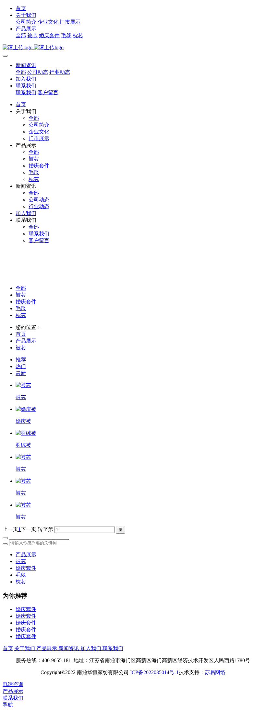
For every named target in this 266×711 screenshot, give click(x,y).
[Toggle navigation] (5, 56)
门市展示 (70, 22)
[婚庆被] (26, 409)
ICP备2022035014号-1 (154, 672)
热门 (21, 366)
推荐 (21, 359)
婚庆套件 (49, 35)
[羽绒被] (26, 433)
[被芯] (23, 385)
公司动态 (37, 72)
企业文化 (48, 22)
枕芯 (78, 35)
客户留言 (48, 92)
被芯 (32, 35)
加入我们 (26, 79)
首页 (21, 8)
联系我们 (26, 85)
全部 (21, 35)
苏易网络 (215, 672)
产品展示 (26, 28)
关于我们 (26, 15)
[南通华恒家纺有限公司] (133, 47)
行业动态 (59, 72)
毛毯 (66, 35)
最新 (21, 373)
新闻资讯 (26, 65)
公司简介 (26, 22)
